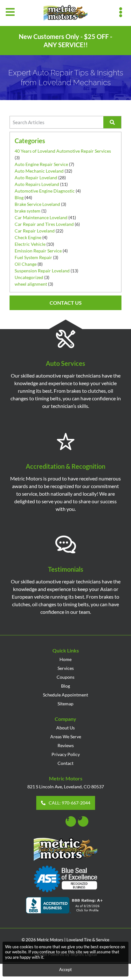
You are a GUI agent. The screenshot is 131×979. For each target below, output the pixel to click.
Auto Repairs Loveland (37, 184)
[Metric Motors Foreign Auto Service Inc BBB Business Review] (65, 906)
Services (66, 668)
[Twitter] (83, 821)
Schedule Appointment (65, 694)
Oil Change (26, 264)
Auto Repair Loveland (36, 177)
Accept (65, 969)
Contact (65, 763)
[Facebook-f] (71, 821)
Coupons (65, 677)
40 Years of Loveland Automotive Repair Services (63, 151)
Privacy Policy (66, 754)
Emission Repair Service (38, 250)
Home (65, 659)
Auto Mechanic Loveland (39, 171)
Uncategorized (29, 277)
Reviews (66, 745)
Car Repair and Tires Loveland (44, 224)
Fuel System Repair (33, 257)
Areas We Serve (65, 736)
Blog (19, 197)
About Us (65, 727)
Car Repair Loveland (35, 230)
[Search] (112, 122)
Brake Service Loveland (37, 204)
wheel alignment (31, 284)
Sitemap (65, 703)
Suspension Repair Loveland (42, 270)
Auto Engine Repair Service (41, 164)
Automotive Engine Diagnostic (45, 191)
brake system (27, 210)
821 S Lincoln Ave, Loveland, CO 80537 (65, 786)
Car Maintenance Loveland (41, 217)
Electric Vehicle (30, 244)
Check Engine (28, 237)
